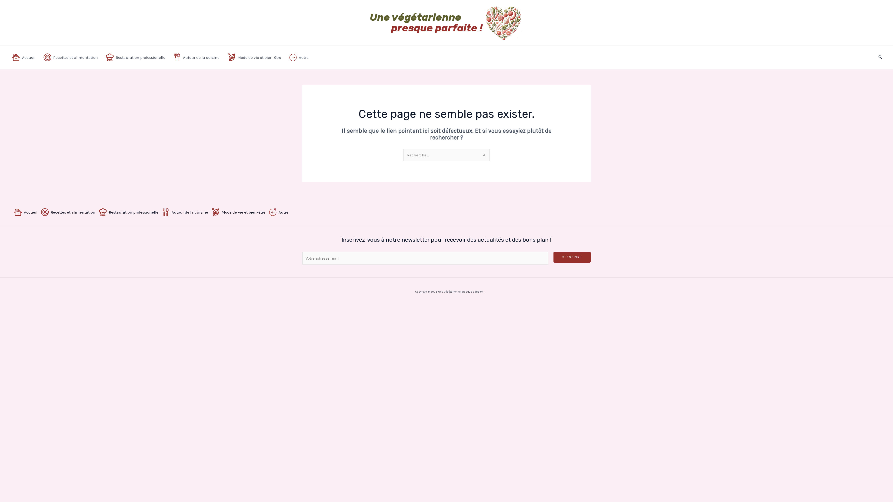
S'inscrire (572, 257)
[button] (880, 57)
